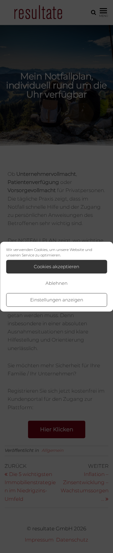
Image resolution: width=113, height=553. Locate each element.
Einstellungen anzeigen (56, 300)
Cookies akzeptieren (56, 266)
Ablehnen (56, 283)
